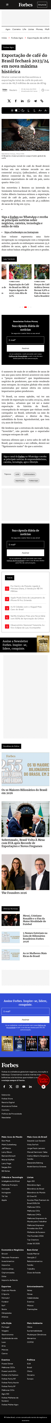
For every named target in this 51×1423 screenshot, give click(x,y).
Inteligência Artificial (11, 1181)
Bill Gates (6, 1171)
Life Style (7, 1323)
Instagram (6, 1192)
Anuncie (42, 4)
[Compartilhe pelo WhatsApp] (28, 101)
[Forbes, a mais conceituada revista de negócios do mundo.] (25, 1065)
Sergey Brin (6, 1167)
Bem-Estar (32, 1249)
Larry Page (6, 1163)
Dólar (4, 1276)
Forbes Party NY (9, 1379)
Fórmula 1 (6, 1298)
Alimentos (31, 1338)
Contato (5, 1110)
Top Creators (33, 1240)
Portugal (5, 1327)
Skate (4, 1309)
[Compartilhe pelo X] (9, 101)
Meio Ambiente (34, 1323)
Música (30, 1305)
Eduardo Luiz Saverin (36, 1141)
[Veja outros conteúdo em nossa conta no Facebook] (4, 1086)
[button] (28, 110)
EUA (29, 1363)
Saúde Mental (33, 1254)
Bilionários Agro (34, 1185)
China (29, 1371)
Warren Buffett (8, 1159)
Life (24, 29)
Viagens (5, 1331)
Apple (4, 1200)
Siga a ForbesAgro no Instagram (21, 232)
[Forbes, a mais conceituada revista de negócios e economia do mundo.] (25, 4)
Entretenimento (35, 1286)
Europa (30, 1379)
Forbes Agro (17, 38)
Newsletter (6, 1117)
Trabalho (31, 1269)
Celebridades (33, 1298)
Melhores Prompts (10, 1185)
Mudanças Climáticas (36, 1334)
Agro (7, 29)
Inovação (6, 1189)
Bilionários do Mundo (36, 1192)
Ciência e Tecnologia (12, 1177)
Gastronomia (7, 1334)
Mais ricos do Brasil (37, 1137)
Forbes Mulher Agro (10, 1404)
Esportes (6, 1286)
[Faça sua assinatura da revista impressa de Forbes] (7, 1043)
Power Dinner (7, 1363)
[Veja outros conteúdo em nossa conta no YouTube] (23, 1086)
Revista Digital (8, 1102)
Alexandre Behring (35, 1163)
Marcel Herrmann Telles (37, 1152)
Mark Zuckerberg (9, 1144)
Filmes (30, 1294)
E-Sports (5, 1294)
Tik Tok (5, 1196)
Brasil (29, 1367)
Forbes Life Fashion (10, 1375)
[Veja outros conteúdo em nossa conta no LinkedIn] (30, 1086)
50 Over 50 (32, 1196)
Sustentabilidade (34, 1331)
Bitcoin (5, 1254)
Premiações (32, 1309)
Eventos (30, 1302)
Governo (31, 1375)
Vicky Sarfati (32, 1144)
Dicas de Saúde (34, 1272)
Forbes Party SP (8, 1386)
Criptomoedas (8, 1272)
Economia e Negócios (13, 1249)
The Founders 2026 (35, 1236)
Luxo (4, 1342)
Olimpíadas (7, 1313)
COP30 (30, 1342)
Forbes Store (7, 1098)
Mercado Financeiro (10, 1257)
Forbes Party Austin (10, 1382)
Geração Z (31, 1257)
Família (30, 1265)
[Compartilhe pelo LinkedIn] (22, 101)
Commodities (8, 1269)
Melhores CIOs (33, 1211)
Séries (29, 1290)
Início (4, 38)
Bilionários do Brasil (35, 1189)
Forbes (14, 217)
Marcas (5, 1350)
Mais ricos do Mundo (12, 1137)
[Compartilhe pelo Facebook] (15, 101)
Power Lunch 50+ (9, 1371)
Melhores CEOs (33, 1207)
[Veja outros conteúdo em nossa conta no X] (10, 1086)
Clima (29, 1327)
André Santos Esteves (36, 1166)
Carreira (16, 29)
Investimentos (8, 1261)
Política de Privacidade (18, 356)
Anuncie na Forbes (9, 1106)
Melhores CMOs (34, 1214)
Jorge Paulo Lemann (36, 1148)
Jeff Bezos (6, 1148)
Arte (3, 1346)
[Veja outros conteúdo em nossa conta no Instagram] (17, 1086)
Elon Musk (6, 1141)
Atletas (5, 1317)
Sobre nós (6, 1095)
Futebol (5, 1302)
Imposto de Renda (10, 1280)
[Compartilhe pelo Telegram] (35, 101)
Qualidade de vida (10, 1338)
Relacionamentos (34, 1261)
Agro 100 (31, 1181)
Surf (3, 1305)
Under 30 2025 (33, 1243)
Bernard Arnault (9, 1156)
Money (39, 29)
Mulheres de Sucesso (36, 1232)
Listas (31, 29)
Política (31, 1359)
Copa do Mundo (9, 1290)
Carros (5, 1353)
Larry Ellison (7, 1152)
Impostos (6, 1265)
